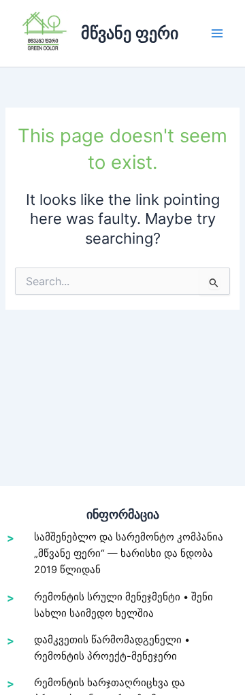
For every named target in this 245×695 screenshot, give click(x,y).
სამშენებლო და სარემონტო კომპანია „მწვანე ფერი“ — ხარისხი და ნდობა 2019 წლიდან (128, 553)
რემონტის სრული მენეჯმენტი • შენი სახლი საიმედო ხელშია (123, 605)
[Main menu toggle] (217, 33)
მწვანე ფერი (129, 33)
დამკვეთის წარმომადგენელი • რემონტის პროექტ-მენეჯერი (112, 648)
